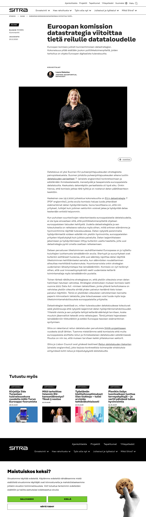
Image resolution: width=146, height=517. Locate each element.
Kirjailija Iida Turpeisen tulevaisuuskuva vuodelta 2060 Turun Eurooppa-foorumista (23, 396)
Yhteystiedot (107, 3)
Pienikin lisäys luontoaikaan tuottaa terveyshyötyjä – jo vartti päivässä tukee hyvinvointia (121, 396)
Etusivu (12, 16)
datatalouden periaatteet (61, 179)
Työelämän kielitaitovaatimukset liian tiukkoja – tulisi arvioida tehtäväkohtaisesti (89, 396)
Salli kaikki (27, 499)
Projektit (83, 3)
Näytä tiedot (47, 507)
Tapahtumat (94, 3)
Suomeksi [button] (119, 3)
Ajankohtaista (71, 3)
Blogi (22, 16)
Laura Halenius (63, 72)
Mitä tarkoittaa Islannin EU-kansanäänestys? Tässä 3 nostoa (53, 395)
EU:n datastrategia (115, 198)
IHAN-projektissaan (115, 328)
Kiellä (67, 499)
